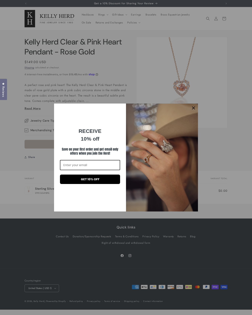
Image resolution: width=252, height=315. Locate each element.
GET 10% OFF (90, 179)
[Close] (193, 108)
